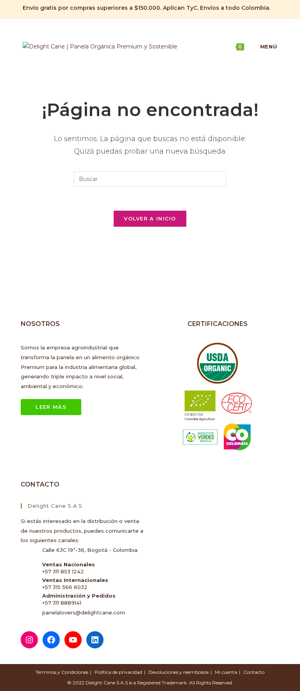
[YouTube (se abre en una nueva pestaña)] (274, 8)
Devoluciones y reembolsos (178, 672)
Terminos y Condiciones (62, 672)
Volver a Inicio (150, 218)
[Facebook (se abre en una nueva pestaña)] (248, 8)
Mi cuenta (226, 672)
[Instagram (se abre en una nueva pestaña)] (257, 8)
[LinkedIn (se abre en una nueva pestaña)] (266, 8)
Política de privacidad (118, 672)
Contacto (253, 672)
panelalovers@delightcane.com (83, 612)
